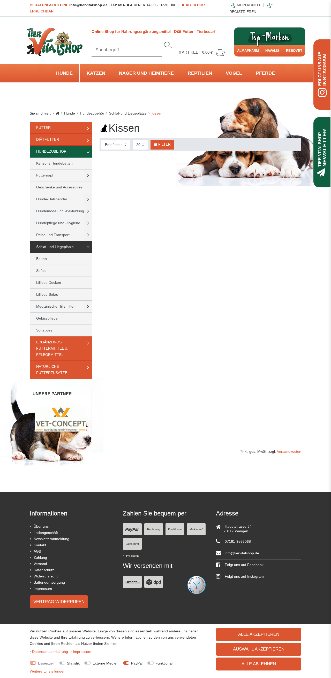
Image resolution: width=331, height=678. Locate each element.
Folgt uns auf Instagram (244, 576)
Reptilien (200, 73)
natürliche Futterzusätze (51, 369)
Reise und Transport (53, 235)
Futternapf (44, 175)
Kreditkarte (175, 529)
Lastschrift (132, 543)
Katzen (96, 73)
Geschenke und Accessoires (59, 187)
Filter (164, 144)
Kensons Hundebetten (54, 163)
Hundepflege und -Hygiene (58, 223)
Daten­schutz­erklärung (50, 651)
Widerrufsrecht (46, 576)
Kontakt (40, 545)
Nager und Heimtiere (146, 73)
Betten (41, 259)
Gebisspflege (47, 318)
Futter (43, 127)
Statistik (73, 663)
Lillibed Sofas (47, 294)
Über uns (41, 526)
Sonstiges (44, 330)
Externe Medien (105, 663)
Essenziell (46, 663)
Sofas (41, 271)
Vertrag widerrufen (59, 601)
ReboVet (294, 51)
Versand (40, 564)
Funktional (163, 663)
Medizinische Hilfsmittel (55, 306)
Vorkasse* (196, 529)
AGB (37, 551)
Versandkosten (289, 451)
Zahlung (40, 557)
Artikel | (196, 52)
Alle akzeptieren (258, 634)
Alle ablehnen (259, 663)
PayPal (136, 663)
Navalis (272, 51)
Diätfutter (47, 139)
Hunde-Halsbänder (51, 199)
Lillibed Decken (48, 282)
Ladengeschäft (46, 533)
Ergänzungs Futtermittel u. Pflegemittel (52, 348)
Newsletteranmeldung (51, 539)
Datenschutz (44, 570)
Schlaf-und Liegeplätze (128, 113)
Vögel (234, 73)
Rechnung (153, 529)
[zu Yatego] (196, 584)
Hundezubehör (92, 113)
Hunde (64, 73)
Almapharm (248, 51)
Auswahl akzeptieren (258, 649)
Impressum (43, 589)
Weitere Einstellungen (47, 671)
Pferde (265, 73)
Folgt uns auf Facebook (244, 565)
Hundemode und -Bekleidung (60, 211)
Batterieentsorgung (49, 582)
